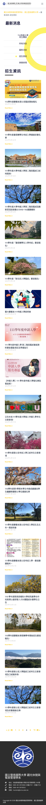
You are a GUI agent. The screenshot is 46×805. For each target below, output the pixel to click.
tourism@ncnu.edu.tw (20, 790)
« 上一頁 (9, 730)
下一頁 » (36, 730)
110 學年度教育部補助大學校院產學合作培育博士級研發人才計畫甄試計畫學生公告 (22, 600)
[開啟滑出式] (42, 4)
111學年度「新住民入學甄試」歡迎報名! (22, 279)
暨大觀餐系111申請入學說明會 (18, 312)
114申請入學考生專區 (23, 36)
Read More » (9, 108)
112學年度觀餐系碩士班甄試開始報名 (21, 102)
